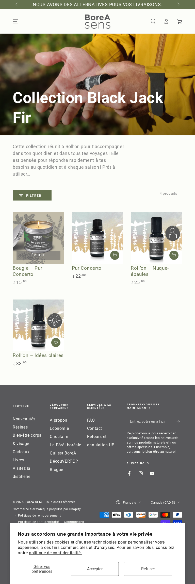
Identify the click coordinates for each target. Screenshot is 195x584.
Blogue (56, 469)
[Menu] (15, 21)
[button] (153, 21)
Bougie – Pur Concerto (27, 271)
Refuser (148, 568)
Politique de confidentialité (38, 522)
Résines (20, 427)
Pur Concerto (87, 268)
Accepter (95, 568)
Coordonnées (74, 522)
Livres (18, 460)
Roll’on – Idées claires (38, 355)
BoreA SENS (34, 502)
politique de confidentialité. (55, 552)
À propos (58, 420)
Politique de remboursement (39, 515)
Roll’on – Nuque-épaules (150, 271)
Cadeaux (21, 451)
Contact (94, 428)
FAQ (91, 420)
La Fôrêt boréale (65, 445)
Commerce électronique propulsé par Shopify (47, 509)
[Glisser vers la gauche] (17, 4)
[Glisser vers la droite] (178, 4)
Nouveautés (24, 419)
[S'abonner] (179, 421)
